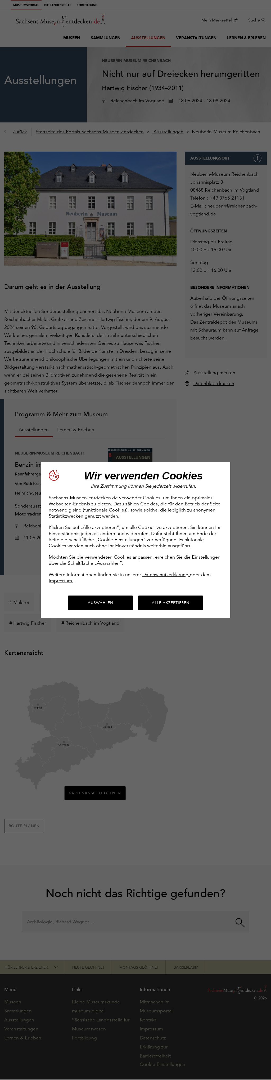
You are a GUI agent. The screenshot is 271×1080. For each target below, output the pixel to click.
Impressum (61, 581)
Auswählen (100, 602)
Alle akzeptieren (170, 602)
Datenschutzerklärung (166, 574)
